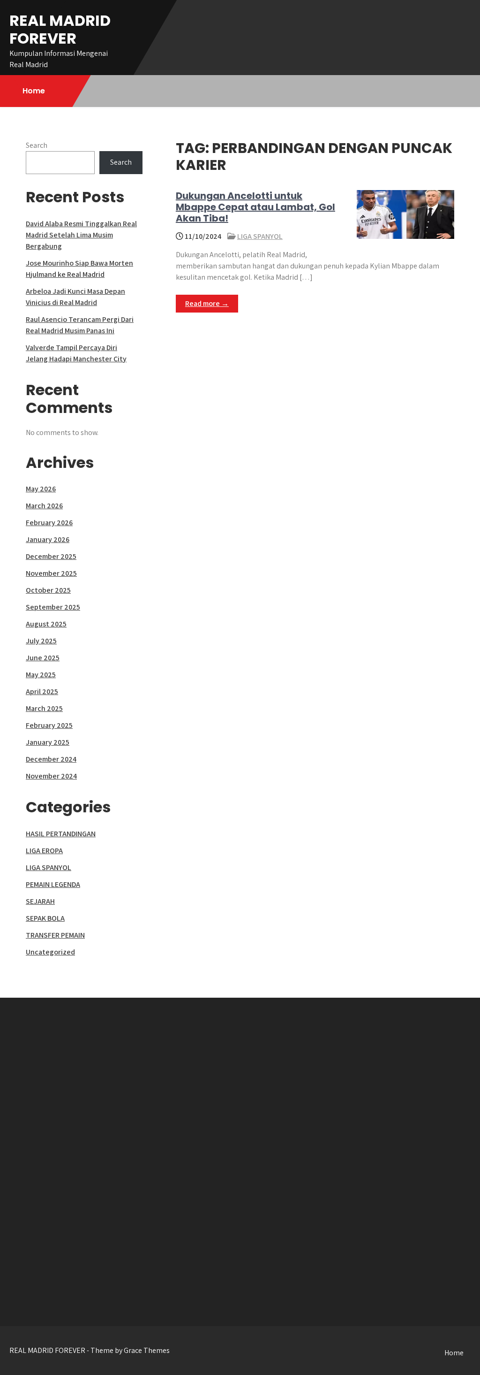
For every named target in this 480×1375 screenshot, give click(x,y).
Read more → (207, 303)
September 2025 (53, 607)
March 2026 (44, 506)
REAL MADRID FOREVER (60, 29)
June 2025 (43, 658)
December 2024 (51, 759)
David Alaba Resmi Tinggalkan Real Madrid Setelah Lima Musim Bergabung (81, 235)
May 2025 (41, 675)
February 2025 (49, 725)
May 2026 (41, 489)
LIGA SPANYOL (260, 236)
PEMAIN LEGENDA (53, 884)
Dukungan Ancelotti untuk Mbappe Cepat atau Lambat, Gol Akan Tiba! (255, 207)
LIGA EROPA (44, 851)
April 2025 (42, 691)
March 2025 (44, 708)
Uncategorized (50, 952)
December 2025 (51, 556)
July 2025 (41, 641)
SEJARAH (40, 901)
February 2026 (49, 522)
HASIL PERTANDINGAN (61, 834)
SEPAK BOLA (45, 918)
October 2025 (48, 590)
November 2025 (51, 573)
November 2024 (51, 776)
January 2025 (47, 742)
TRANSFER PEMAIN (55, 935)
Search (36, 145)
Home (33, 90)
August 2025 (46, 624)
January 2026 (47, 539)
